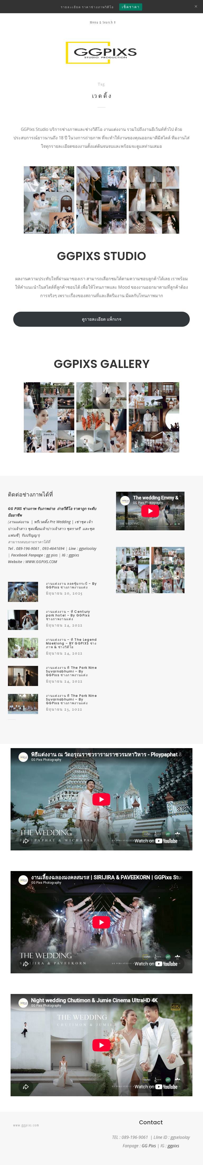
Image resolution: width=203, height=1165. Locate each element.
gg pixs (52, 555)
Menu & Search (101, 22)
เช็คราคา (131, 6)
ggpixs (74, 555)
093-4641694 (53, 548)
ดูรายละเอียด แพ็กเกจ (101, 319)
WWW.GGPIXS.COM (41, 561)
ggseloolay (87, 548)
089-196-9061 (27, 548)
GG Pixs (149, 1146)
